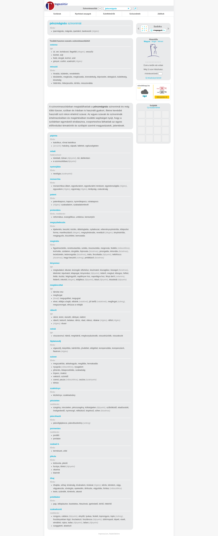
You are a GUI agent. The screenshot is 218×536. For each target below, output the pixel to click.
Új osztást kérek (153, 108)
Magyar (147, 41)
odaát (53, 151)
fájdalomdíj (55, 341)
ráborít (53, 310)
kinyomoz (54, 263)
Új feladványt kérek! (153, 78)
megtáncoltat (56, 285)
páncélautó (55, 416)
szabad (54, 444)
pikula (53, 456)
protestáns (55, 210)
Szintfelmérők (109, 14)
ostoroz (53, 45)
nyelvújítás (55, 167)
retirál (53, 329)
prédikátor (55, 497)
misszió (54, 67)
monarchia (55, 179)
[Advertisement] (90, 95)
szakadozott (56, 509)
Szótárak (57, 14)
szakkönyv (55, 388)
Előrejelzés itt (162, 97)
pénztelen (54, 400)
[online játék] (157, 30)
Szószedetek (134, 14)
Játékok (160, 14)
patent (53, 194)
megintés (54, 241)
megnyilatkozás (57, 222)
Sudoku (158, 26)
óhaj (52, 478)
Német (160, 41)
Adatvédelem (114, 534)
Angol (154, 41)
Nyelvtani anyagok (83, 14)
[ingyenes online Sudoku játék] (144, 28)
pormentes (55, 428)
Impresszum (103, 534)
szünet (53, 357)
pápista (53, 136)
